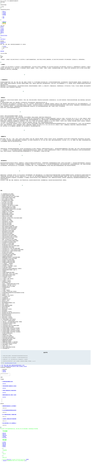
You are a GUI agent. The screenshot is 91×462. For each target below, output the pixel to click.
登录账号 (4, 370)
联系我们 (2, 26)
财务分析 (4, 433)
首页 (4, 21)
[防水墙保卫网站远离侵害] (7, 460)
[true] (0, 27)
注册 (3, 17)
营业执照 (4, 460)
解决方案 (4, 443)
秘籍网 (27, 459)
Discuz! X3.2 (9, 459)
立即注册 (4, 371)
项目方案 (4, 444)
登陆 (3, 16)
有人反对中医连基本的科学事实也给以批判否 (9, 410)
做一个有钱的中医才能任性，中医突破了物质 (9, 414)
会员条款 (4, 13)
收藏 (1, 51)
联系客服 (4, 14)
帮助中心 (4, 11)
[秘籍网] (0, 19)
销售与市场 (5, 435)
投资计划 (4, 434)
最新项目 (4, 445)
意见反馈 (4, 12)
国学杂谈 (4, 22)
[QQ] (25, 460)
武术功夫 (2, 43)
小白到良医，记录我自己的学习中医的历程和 (9, 418)
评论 (1, 377)
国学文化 (4, 42)
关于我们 (4, 442)
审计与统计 (5, 437)
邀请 (3, 51)
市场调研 (4, 436)
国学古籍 (4, 23)
